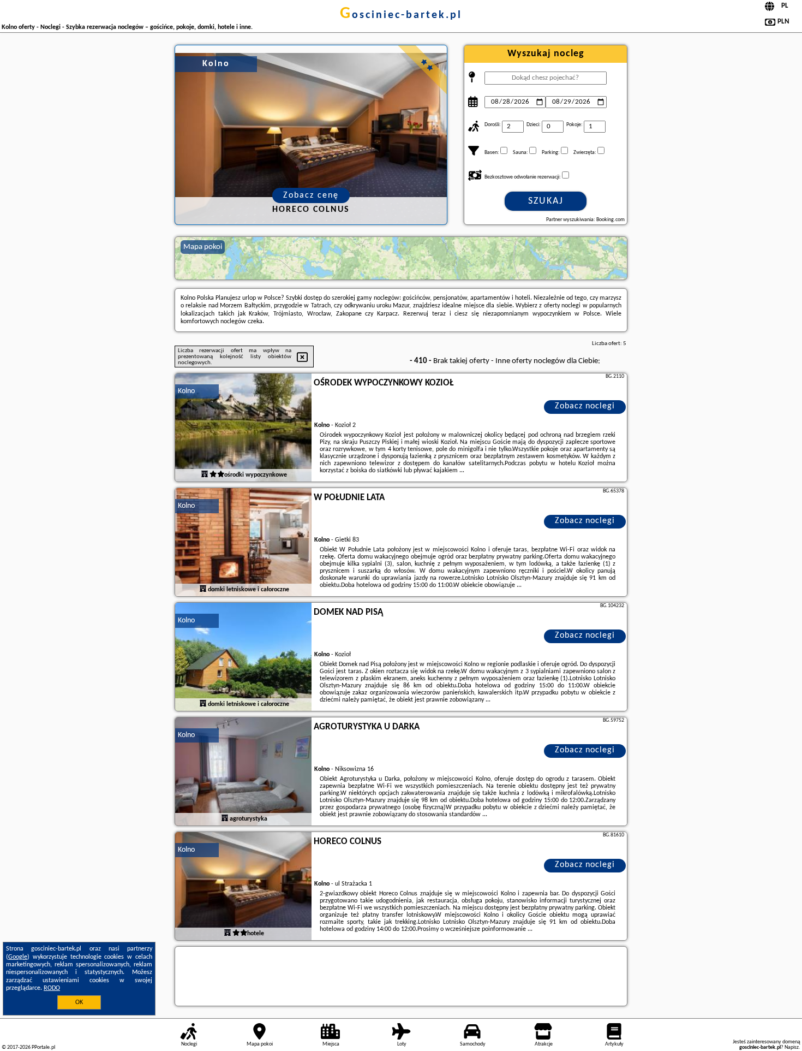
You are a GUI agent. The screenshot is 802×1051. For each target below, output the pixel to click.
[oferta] (204, 474)
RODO (52, 988)
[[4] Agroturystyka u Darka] (243, 772)
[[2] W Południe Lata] (243, 542)
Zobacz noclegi (585, 406)
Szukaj (546, 201)
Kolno (186, 391)
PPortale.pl (43, 1047)
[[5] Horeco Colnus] (243, 886)
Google (17, 957)
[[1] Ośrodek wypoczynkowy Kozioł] (243, 428)
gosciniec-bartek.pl (401, 15)
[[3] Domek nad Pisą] (243, 657)
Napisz (792, 1047)
